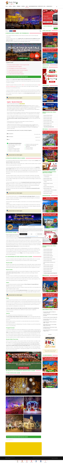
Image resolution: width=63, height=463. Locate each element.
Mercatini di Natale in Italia (47, 188)
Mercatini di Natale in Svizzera (48, 191)
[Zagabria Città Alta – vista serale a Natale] (14, 405)
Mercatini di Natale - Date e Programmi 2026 (10, 457)
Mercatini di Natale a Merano (48, 118)
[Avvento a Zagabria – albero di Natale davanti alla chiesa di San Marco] (32, 423)
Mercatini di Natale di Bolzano (48, 115)
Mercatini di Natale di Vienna (48, 269)
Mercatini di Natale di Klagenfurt (48, 255)
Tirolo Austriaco (47, 176)
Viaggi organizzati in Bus (33, 6)
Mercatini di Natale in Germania (48, 183)
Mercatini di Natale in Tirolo (48, 123)
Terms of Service (56, 457)
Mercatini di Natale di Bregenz (48, 252)
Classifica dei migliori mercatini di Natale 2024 (50, 317)
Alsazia (46, 181)
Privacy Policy (37, 457)
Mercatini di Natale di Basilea (48, 250)
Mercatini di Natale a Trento (48, 125)
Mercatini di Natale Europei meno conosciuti (21, 76)
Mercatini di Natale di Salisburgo (48, 266)
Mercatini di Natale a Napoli (48, 120)
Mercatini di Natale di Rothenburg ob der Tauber (49, 263)
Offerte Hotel (40, 6)
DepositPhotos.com (11, 439)
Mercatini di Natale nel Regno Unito (49, 186)
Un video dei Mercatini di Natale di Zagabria (16, 73)
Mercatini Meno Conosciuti (48, 193)
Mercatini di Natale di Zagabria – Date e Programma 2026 (18, 64)
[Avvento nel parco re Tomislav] (14, 423)
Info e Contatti (8, 458)
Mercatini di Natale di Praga (48, 260)
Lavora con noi (49, 6)
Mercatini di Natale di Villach (48, 271)
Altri (26, 6)
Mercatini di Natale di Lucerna (48, 257)
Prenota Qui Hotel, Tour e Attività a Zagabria (15, 97)
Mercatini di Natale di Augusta (48, 249)
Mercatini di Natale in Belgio (48, 178)
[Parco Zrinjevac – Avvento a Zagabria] (32, 405)
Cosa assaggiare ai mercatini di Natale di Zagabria (17, 68)
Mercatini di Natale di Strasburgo (48, 268)
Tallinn (23, 84)
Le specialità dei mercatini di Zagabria (15, 66)
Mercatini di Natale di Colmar (48, 254)
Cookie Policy (34, 457)
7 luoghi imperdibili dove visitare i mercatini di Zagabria (18, 70)
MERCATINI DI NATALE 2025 (50, 351)
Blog (44, 6)
